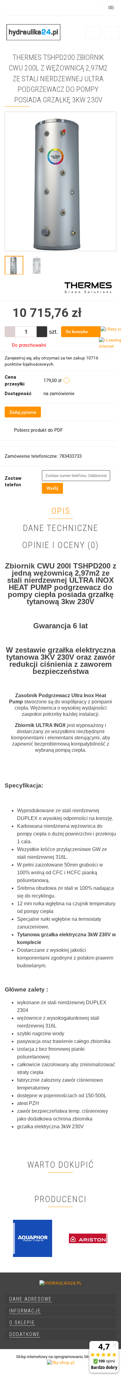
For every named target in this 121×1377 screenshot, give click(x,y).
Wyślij (52, 488)
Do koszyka (77, 331)
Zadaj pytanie (22, 412)
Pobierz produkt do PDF (38, 430)
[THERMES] (88, 287)
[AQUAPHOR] (32, 1238)
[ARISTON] (88, 1238)
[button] (60, 1299)
